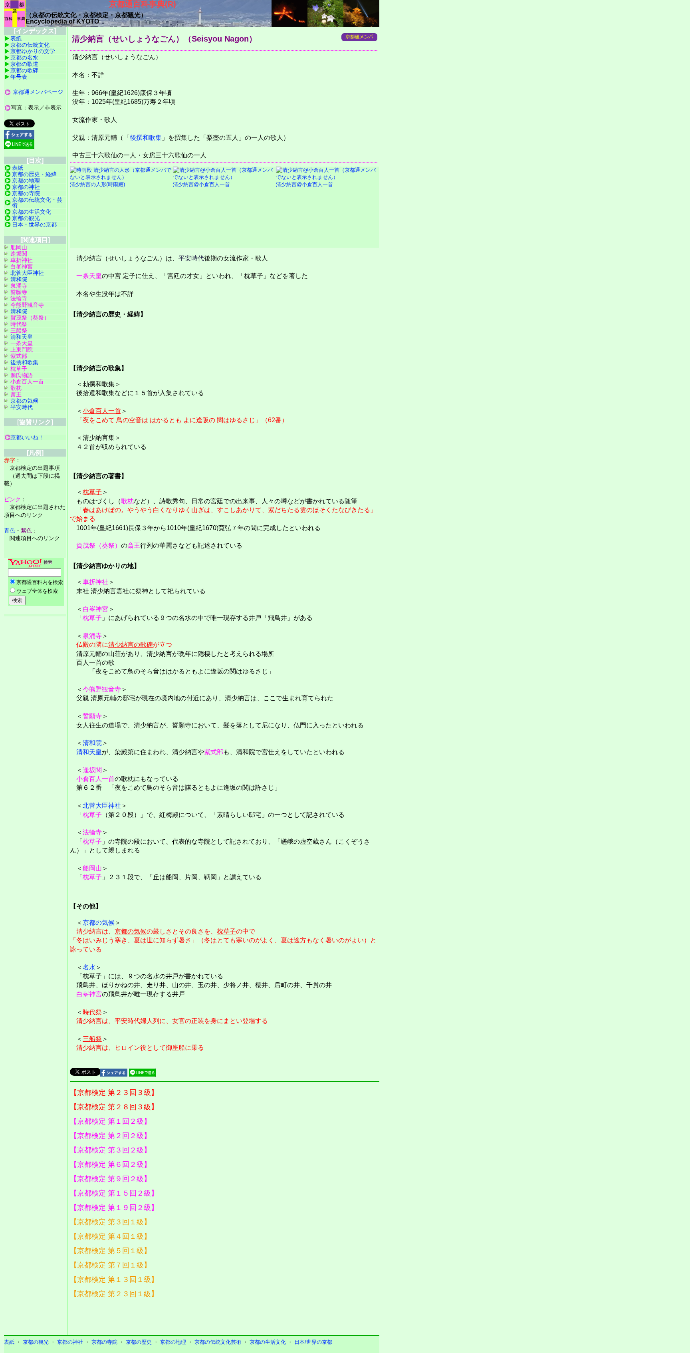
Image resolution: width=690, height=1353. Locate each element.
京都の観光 (26, 218)
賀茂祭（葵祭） (98, 545)
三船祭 (92, 1038)
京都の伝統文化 (30, 45)
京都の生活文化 (31, 212)
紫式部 (213, 752)
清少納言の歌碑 (130, 644)
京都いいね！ (27, 437)
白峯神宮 (95, 609)
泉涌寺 (92, 635)
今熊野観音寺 (102, 689)
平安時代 (191, 258)
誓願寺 (92, 716)
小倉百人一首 (102, 410)
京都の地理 (26, 180)
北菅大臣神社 (102, 805)
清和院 (92, 742)
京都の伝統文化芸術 (217, 1342)
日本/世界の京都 (313, 1342)
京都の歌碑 (24, 70)
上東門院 (21, 349)
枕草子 (92, 492)
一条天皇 (89, 275)
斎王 (133, 545)
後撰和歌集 (146, 137)
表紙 (16, 38)
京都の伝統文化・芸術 (37, 202)
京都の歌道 (24, 64)
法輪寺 (92, 832)
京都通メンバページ (38, 92)
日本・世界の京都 (34, 224)
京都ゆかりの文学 (32, 51)
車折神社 (95, 581)
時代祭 (92, 1012)
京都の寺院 (26, 193)
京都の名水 (24, 57)
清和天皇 (89, 752)
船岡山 (92, 868)
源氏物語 (21, 375)
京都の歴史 (139, 1342)
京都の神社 (26, 187)
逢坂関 (92, 770)
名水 (89, 967)
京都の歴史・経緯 (34, 174)
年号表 (18, 76)
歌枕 (127, 501)
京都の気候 (99, 922)
